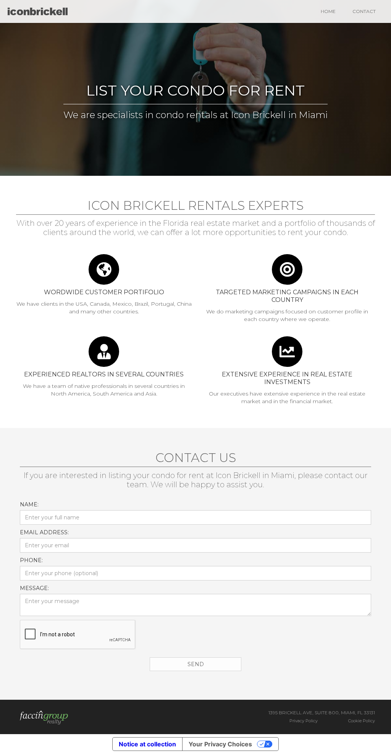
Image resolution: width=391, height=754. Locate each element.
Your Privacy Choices (220, 744)
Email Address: (44, 532)
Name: (29, 504)
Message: (34, 588)
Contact (364, 11)
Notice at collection (147, 744)
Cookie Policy (361, 720)
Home (328, 11)
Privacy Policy (303, 720)
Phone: (31, 560)
